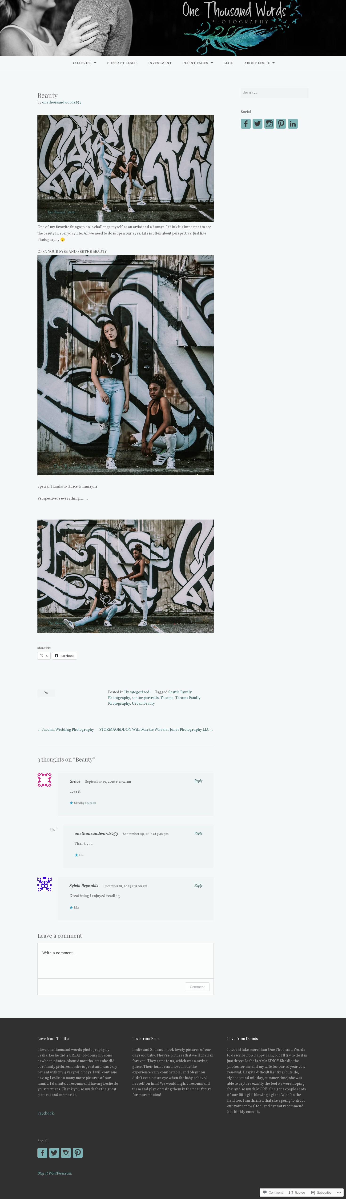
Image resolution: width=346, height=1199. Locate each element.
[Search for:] (275, 93)
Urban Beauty (143, 703)
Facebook (45, 1113)
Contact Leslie (122, 63)
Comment (197, 987)
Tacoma (167, 698)
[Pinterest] (281, 123)
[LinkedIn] (293, 123)
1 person (90, 803)
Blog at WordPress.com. (54, 1173)
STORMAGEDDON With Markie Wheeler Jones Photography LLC (154, 729)
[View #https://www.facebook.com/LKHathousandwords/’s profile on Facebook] (246, 123)
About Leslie (257, 63)
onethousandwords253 (61, 102)
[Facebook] (42, 1153)
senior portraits (145, 698)
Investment (160, 63)
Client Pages (195, 63)
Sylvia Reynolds (83, 886)
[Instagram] (269, 123)
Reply (198, 781)
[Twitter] (257, 123)
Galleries (82, 63)
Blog (229, 63)
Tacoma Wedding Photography (68, 729)
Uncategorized (136, 692)
